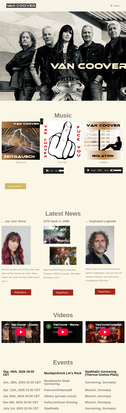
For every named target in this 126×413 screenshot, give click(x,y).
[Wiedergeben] (44, 121)
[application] (53, 171)
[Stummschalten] (111, 170)
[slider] (60, 170)
